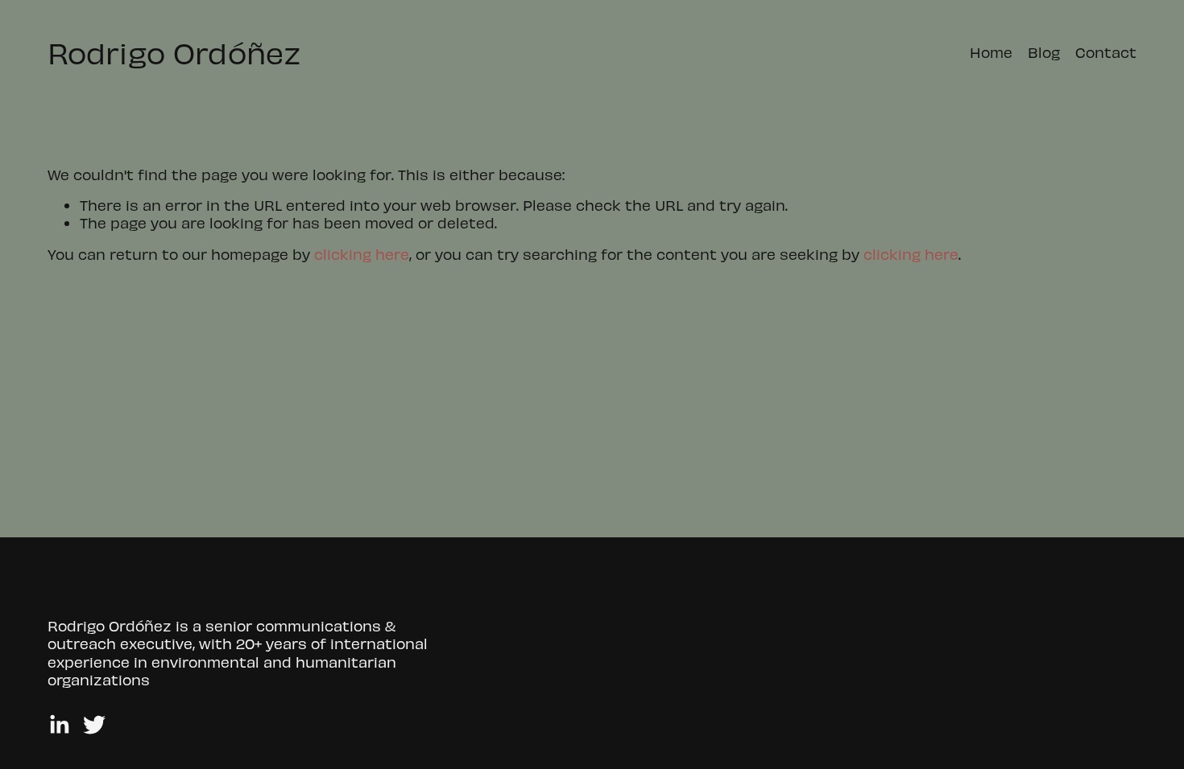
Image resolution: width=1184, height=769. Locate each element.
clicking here (361, 253)
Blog (1044, 51)
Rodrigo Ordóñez (174, 52)
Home (991, 51)
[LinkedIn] (59, 724)
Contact (1105, 51)
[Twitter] (94, 724)
